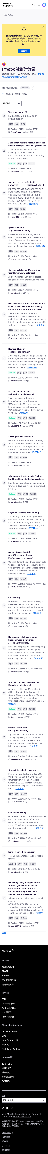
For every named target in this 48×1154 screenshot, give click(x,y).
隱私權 (5, 1141)
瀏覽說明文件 (8, 984)
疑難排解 (23, 669)
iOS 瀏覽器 (7, 1012)
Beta (4, 1036)
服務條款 (6, 1137)
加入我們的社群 (9, 980)
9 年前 (28, 217)
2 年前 (25, 802)
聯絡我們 (6, 1150)
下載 (4, 999)
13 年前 (26, 672)
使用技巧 (23, 869)
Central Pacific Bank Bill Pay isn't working (18, 729)
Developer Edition (10, 1031)
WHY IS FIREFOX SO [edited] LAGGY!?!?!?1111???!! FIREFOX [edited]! (26, 183)
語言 (3, 1096)
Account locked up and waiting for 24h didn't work (21, 392)
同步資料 (23, 423)
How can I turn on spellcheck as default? (19, 350)
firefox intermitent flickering (22, 770)
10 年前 (27, 717)
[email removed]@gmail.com (21, 852)
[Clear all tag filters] (32, 88)
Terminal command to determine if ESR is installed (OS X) (23, 683)
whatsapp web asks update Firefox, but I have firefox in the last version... (26, 477)
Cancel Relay (14, 597)
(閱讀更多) (33, 204)
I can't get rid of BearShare (20, 437)
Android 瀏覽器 (9, 1008)
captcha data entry (17, 812)
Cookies (6, 1146)
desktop (25, 88)
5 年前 (30, 132)
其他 (22, 129)
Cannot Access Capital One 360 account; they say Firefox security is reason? (20, 555)
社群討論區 (8, 15)
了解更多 (24, 51)
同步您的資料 (8, 1077)
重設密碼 (6, 1072)
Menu (39, 5)
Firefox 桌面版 (8, 1003)
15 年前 (29, 172)
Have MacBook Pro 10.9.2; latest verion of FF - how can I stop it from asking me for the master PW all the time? (26, 306)
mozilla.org (7, 1133)
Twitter (5, 976)
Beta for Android (10, 1040)
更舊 (4, 932)
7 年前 (28, 587)
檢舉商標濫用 (8, 967)
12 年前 (26, 293)
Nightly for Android (11, 1049)
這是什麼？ (7, 1068)
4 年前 (28, 259)
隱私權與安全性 (26, 584)
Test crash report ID (17, 112)
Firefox (14, 129)
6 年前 (31, 426)
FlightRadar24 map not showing (23, 513)
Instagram (12, 1108)
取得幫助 (6, 1081)
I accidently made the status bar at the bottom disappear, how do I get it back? (27, 144)
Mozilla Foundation (22, 1116)
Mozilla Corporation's (17, 1114)
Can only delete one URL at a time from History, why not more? (24, 271)
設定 (22, 290)
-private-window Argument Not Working (19, 229)
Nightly (5, 1045)
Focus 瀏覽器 (8, 1017)
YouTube (7, 1108)
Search (33, 5)
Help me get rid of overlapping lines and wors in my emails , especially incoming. (22, 640)
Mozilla (8, 951)
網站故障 (23, 756)
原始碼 (5, 971)
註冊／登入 (7, 1064)
